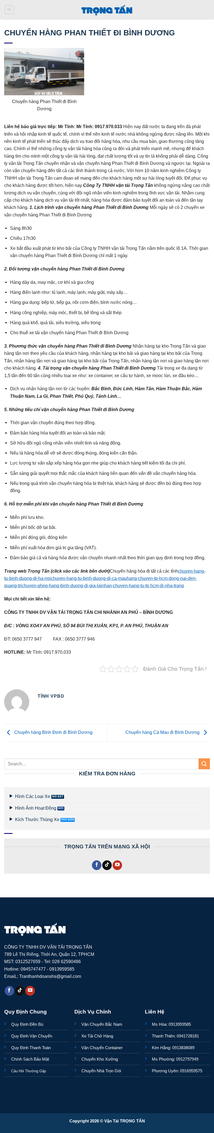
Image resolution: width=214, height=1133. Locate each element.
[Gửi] (204, 763)
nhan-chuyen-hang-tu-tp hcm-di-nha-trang (143, 585)
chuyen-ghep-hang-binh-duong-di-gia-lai (62, 585)
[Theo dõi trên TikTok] (107, 865)
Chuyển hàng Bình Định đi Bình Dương (53, 732)
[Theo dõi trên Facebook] (96, 865)
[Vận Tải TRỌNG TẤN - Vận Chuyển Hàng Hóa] (107, 10)
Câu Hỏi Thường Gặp (28, 1071)
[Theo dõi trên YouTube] (117, 865)
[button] (9, 9)
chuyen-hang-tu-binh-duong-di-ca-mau (89, 578)
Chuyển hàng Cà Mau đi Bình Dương (163, 732)
